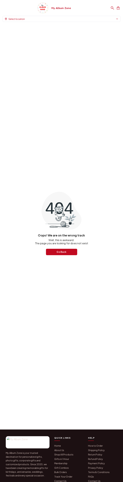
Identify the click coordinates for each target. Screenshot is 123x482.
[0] (118, 8)
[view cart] (118, 8)
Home (57, 445)
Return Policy (95, 454)
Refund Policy (95, 459)
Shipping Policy (96, 450)
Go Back (61, 251)
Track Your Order (63, 476)
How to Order (95, 445)
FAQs (91, 476)
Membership (61, 463)
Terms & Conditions (99, 472)
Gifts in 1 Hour (61, 459)
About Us (59, 450)
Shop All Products (64, 454)
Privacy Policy (95, 467)
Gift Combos (61, 467)
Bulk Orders (60, 472)
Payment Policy (96, 463)
